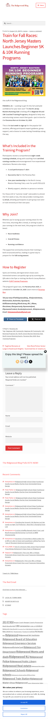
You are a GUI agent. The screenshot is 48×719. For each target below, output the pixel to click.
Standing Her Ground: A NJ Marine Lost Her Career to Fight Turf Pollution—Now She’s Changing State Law (25, 524)
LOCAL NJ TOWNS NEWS (13, 598)
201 (5, 622)
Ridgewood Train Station (16, 678)
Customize (24, 708)
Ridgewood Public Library (23, 661)
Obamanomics (18, 631)
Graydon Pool (22, 629)
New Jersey (7, 632)
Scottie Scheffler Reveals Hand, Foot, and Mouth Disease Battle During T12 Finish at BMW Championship (24, 532)
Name (7, 416)
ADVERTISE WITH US (12, 601)
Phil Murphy (39, 632)
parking (31, 632)
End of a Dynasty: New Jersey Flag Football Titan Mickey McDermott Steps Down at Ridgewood (25, 548)
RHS (4, 635)
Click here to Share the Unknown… (15, 590)
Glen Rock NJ (14, 629)
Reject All (24, 714)
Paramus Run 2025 (29, 336)
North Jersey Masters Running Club (30, 334)
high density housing (32, 629)
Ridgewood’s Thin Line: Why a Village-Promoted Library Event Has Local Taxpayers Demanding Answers (25, 555)
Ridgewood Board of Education (20, 639)
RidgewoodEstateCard (13, 647)
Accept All (24, 702)
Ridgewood (11, 635)
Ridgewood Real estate (17, 666)
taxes (29, 683)
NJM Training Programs (18, 281)
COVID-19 (32, 626)
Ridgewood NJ (19, 657)
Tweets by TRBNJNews (10, 573)
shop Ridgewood (18, 682)
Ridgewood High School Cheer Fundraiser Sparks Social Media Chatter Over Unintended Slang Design (24, 484)
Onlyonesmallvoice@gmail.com (19, 312)
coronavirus (25, 626)
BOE (13, 626)
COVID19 (39, 626)
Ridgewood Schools (14, 670)
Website (8, 436)
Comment (9, 385)
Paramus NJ (13, 329)
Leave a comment (35, 31)
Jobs (40, 629)
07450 (10, 622)
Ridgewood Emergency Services (19, 643)
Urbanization (35, 683)
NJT (12, 631)
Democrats (6, 629)
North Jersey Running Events (13, 336)
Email (7, 426)
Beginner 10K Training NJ (15, 331)
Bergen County (19, 622)
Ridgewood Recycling (37, 666)
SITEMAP (8, 605)
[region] (24, 701)
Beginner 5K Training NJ (32, 331)
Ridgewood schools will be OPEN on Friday (23, 675)
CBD (18, 626)
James (25, 31)
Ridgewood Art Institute (29, 635)
